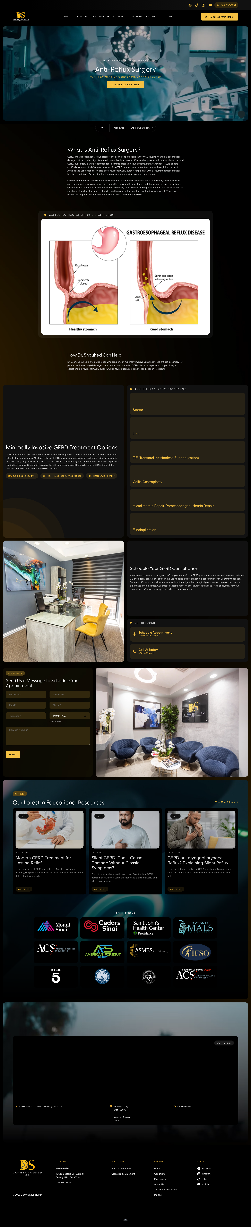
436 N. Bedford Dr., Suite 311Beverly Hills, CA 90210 (70, 1175)
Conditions (159, 1173)
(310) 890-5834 (63, 1182)
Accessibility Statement (123, 1173)
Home (66, 16)
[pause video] (241, 114)
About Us (159, 1184)
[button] (82, 17)
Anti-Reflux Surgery (138, 60)
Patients (158, 1194)
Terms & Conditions (121, 1168)
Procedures (117, 60)
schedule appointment (220, 16)
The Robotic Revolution (144, 16)
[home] (26, 16)
